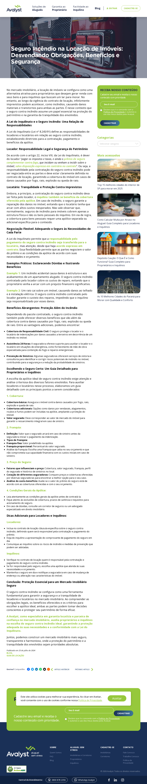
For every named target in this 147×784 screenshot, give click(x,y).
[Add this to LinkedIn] (36, 669)
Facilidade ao (80, 8)
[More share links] (48, 669)
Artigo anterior (61, 669)
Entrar (113, 8)
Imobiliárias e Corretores (81, 755)
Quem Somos (56, 752)
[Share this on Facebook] (28, 669)
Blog (52, 760)
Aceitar (117, 698)
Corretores (105, 756)
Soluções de (39, 8)
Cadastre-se (131, 8)
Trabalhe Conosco (131, 756)
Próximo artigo (82, 669)
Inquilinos (74, 763)
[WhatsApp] (40, 669)
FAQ (51, 756)
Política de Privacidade (114, 112)
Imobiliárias (105, 752)
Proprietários (76, 759)
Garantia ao (59, 8)
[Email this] (44, 669)
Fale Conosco (129, 752)
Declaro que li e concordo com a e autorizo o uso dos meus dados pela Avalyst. (119, 112)
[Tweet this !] (32, 669)
